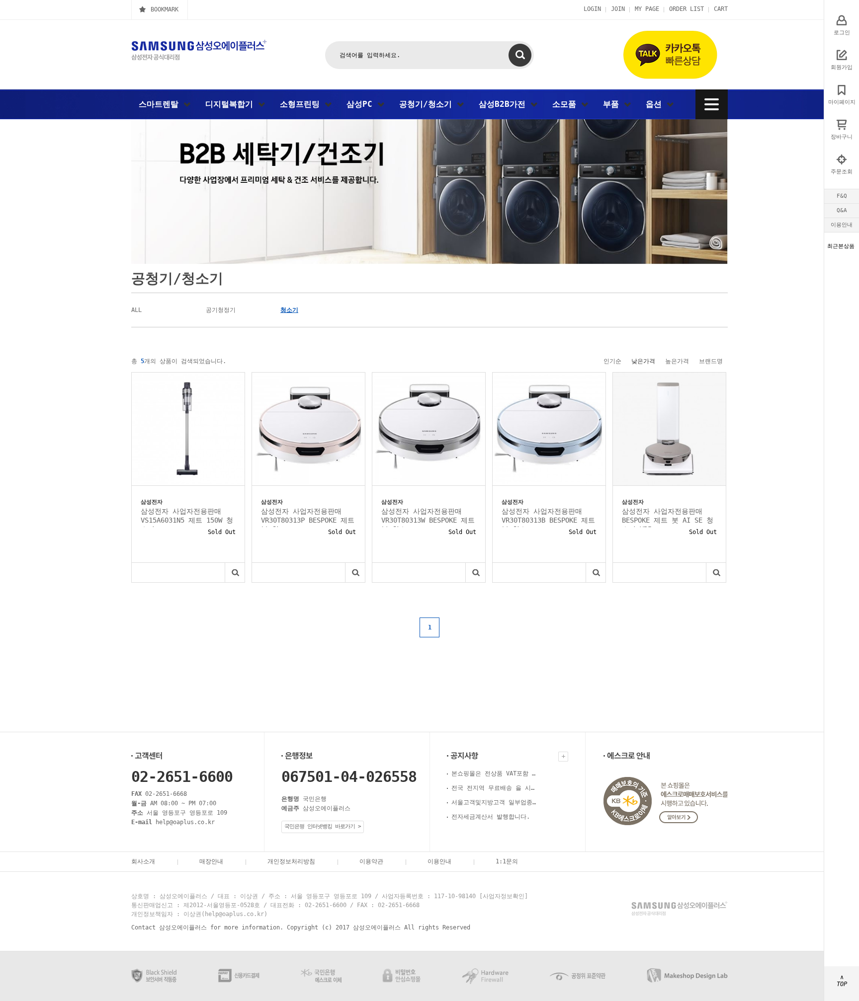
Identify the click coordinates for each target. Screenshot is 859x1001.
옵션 (656, 104)
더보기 (563, 757)
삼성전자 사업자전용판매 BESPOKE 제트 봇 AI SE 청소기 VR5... (667, 517)
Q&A (842, 210)
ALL (136, 310)
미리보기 (235, 572)
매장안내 (211, 861)
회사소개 (143, 861)
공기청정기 (221, 310)
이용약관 (371, 861)
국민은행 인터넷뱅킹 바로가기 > (322, 826)
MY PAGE (647, 8)
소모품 (566, 104)
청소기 (289, 310)
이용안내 (842, 225)
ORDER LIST (686, 8)
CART (721, 8)
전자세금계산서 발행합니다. (490, 816)
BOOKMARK (164, 9)
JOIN (618, 8)
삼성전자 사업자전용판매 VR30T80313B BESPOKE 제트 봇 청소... (548, 517)
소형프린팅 (302, 104)
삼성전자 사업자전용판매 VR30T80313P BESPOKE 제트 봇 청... (307, 517)
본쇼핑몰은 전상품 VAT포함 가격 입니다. (493, 773)
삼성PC (361, 104)
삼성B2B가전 (504, 104)
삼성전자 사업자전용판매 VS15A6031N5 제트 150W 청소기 (187, 517)
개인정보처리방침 (291, 861)
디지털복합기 (231, 104)
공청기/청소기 (428, 104)
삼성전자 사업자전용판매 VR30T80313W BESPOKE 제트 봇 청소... (428, 517)
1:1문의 (507, 861)
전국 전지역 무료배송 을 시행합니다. (493, 787)
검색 (520, 55)
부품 (613, 104)
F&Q (842, 196)
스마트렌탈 (161, 104)
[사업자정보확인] (503, 896)
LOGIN (592, 8)
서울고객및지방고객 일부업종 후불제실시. (493, 802)
